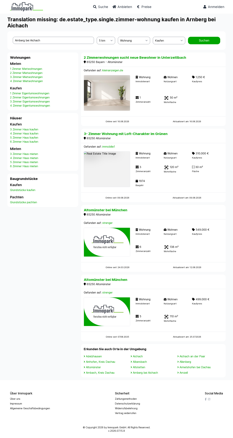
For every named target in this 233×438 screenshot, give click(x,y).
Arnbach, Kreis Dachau (100, 372)
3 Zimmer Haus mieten (24, 154)
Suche (102, 7)
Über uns (15, 398)
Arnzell (184, 372)
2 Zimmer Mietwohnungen (26, 73)
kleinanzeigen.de (112, 70)
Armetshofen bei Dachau (195, 367)
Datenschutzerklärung (127, 403)
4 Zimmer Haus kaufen (24, 133)
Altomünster (93, 367)
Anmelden (215, 7)
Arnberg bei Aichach (145, 372)
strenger (107, 223)
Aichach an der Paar (192, 356)
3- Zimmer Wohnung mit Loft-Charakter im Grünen (126, 134)
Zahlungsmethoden (126, 398)
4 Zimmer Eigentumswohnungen (30, 105)
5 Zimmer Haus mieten (24, 162)
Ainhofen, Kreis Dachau (100, 361)
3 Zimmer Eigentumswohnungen (30, 101)
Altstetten (139, 367)
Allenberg (185, 361)
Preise (145, 7)
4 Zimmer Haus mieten (24, 158)
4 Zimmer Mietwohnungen (26, 81)
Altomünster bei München (105, 210)
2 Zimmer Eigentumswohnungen (30, 97)
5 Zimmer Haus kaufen (24, 137)
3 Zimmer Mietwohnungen (26, 77)
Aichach (138, 356)
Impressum (16, 403)
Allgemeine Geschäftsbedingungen (30, 408)
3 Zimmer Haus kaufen (24, 129)
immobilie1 (108, 146)
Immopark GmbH (117, 427)
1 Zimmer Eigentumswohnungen (29, 93)
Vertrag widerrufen (125, 413)
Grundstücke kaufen (22, 190)
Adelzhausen (94, 356)
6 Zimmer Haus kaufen (24, 141)
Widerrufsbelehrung (126, 408)
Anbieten (124, 7)
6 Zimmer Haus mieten (24, 166)
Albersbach (140, 361)
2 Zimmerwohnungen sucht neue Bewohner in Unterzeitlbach (135, 57)
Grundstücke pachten (23, 202)
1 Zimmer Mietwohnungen (26, 68)
